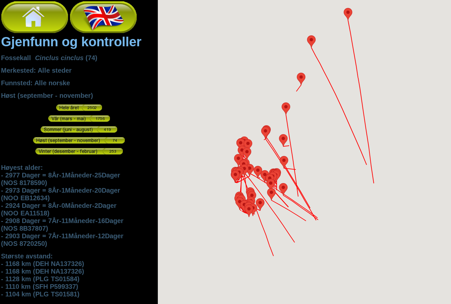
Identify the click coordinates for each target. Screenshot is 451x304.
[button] (348, 14)
